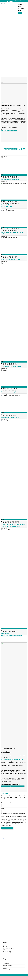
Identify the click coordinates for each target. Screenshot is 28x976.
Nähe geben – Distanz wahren (10, 179)
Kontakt (4, 966)
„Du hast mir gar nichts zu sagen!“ (12, 366)
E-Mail (2, 808)
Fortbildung (4, 156)
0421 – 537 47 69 (7, 951)
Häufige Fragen (6, 963)
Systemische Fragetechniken (10, 417)
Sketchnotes (5, 633)
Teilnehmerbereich (6, 962)
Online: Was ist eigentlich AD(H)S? (12, 259)
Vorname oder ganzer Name (7, 802)
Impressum (5, 968)
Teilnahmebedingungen (7, 965)
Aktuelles (14, 784)
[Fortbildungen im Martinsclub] (9, 4)
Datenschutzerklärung (7, 969)
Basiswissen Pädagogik (8, 392)
